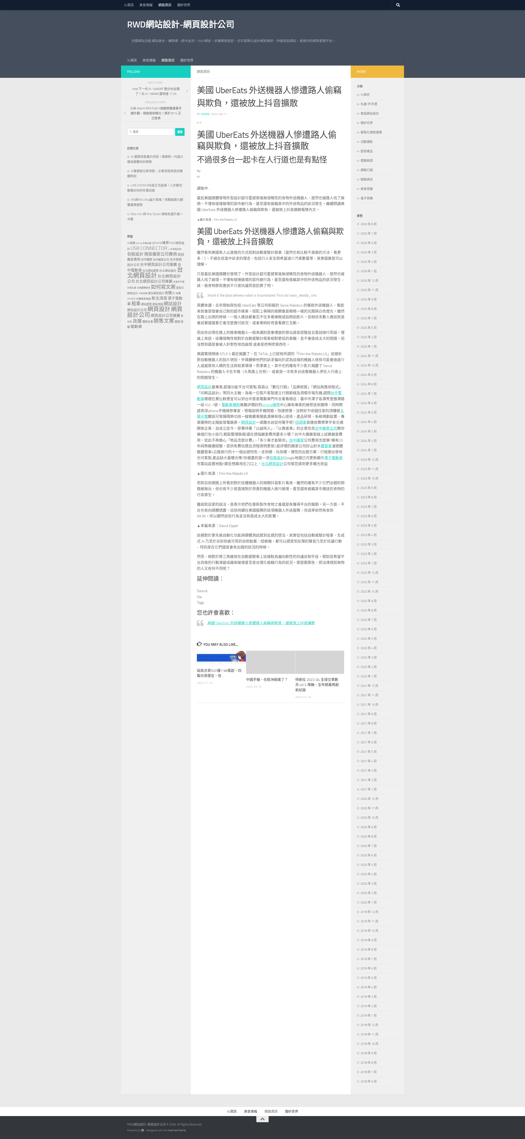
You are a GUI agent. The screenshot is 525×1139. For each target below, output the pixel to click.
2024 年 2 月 (369, 441)
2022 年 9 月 (369, 601)
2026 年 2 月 (369, 262)
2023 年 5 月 (369, 525)
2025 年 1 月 (369, 346)
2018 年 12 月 (369, 1025)
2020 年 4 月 (369, 874)
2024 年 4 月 (369, 422)
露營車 (326, 446)
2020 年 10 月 (369, 817)
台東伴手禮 (178, 282)
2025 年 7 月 (369, 318)
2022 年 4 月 (369, 648)
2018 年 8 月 (369, 1062)
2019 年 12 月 (369, 912)
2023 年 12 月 (369, 459)
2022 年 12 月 (369, 573)
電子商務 (367, 198)
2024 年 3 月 (369, 431)
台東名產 (131, 288)
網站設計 (173, 303)
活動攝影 (367, 142)
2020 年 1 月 (369, 902)
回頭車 (300, 422)
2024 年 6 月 (369, 403)
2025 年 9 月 (369, 299)
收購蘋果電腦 (143, 298)
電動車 (136, 326)
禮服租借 (367, 160)
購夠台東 (147, 321)
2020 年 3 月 (369, 883)
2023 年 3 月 (369, 544)
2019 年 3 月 (369, 996)
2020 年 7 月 (369, 846)
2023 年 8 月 (369, 497)
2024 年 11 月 (369, 356)
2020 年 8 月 (369, 836)
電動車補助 (230, 405)
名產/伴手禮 (369, 104)
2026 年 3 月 (369, 252)
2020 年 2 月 (369, 893)
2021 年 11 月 (369, 695)
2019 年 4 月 (369, 987)
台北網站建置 (151, 270)
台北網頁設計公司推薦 (154, 281)
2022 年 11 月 (369, 582)
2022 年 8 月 (369, 610)
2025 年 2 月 (369, 337)
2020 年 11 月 (369, 808)
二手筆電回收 (174, 249)
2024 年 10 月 (369, 365)
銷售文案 (164, 321)
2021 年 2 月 (369, 780)
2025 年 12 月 (369, 280)
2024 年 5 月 (369, 412)
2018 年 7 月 (369, 1072)
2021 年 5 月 (369, 752)
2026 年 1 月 (369, 271)
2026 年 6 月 (369, 243)
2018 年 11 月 (369, 1034)
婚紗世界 (183, 5)
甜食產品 (367, 151)
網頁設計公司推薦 (165, 315)
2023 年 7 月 (369, 507)
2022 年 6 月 (369, 629)
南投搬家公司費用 (160, 254)
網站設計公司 (137, 310)
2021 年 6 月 (369, 742)
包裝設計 (276, 458)
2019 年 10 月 (369, 931)
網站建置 (146, 304)
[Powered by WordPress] (142, 1130)
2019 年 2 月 (369, 1006)
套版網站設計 (370, 113)
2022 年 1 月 (369, 676)
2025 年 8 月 (369, 309)
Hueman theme (177, 1130)
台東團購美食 (143, 288)
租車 (135, 303)
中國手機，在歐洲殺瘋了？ (267, 680)
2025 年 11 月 (369, 290)
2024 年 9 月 (369, 375)
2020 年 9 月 (369, 827)
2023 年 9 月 (369, 488)
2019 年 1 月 (369, 1015)
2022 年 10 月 (369, 591)
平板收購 (142, 293)
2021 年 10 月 (369, 704)
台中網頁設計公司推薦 (158, 264)
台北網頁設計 (272, 464)
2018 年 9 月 (369, 1053)
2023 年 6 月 (369, 516)
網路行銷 (367, 170)
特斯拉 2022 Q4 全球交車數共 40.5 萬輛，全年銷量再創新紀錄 (317, 685)
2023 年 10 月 (369, 478)
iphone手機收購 (143, 243)
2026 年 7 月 (369, 233)
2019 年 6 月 (369, 968)
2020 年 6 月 (369, 855)
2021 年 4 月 (369, 761)
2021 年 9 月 (369, 714)
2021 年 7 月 (369, 733)
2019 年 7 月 (369, 959)
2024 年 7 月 (369, 394)
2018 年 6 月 (369, 1081)
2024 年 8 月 (369, 384)
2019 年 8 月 (369, 949)
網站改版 (157, 304)
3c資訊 (129, 5)
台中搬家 (296, 440)
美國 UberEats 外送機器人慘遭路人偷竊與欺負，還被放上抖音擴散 (261, 623)
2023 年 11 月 (369, 469)
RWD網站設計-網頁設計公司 (180, 24)
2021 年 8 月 (369, 723)
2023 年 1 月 (369, 563)
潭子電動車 (333, 458)
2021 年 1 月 (369, 789)
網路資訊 (164, 5)
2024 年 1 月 (369, 450)
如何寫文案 (163, 287)
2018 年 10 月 (369, 1044)
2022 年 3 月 (369, 657)
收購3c (170, 293)
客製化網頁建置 (371, 132)
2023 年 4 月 (369, 535)
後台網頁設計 (156, 293)
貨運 (137, 321)
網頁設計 (204, 387)
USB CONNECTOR (149, 248)
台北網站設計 (167, 270)
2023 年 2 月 (369, 554)
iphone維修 (271, 405)
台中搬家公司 (326, 428)
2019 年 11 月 (369, 921)
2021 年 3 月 (369, 770)
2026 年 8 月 (369, 224)
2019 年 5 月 (369, 978)
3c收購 (131, 243)
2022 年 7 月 (369, 620)
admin (205, 114)
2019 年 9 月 (369, 940)
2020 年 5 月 (369, 865)
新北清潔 (159, 298)
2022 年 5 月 (369, 638)
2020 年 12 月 (369, 799)
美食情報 (146, 5)
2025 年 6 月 (369, 328)
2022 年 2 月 (369, 667)
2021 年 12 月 (369, 686)
